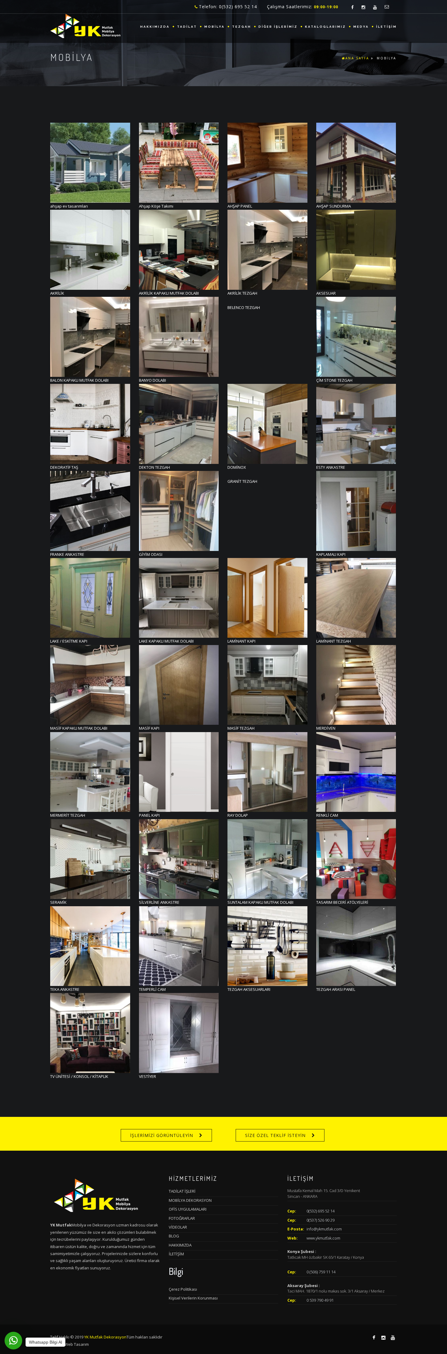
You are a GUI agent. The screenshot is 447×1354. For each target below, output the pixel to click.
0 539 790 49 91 (320, 1300)
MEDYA (361, 26)
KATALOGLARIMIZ (325, 26)
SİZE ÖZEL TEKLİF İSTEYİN (275, 1135)
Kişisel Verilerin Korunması (193, 1298)
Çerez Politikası (183, 1289)
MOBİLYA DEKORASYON (190, 1200)
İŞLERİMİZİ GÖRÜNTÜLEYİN (161, 1135)
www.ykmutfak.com (323, 1238)
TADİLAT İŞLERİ (182, 1191)
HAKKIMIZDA (155, 26)
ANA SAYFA (357, 58)
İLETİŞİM (386, 26)
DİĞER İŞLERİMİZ (278, 26)
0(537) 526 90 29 (320, 1220)
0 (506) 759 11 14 (321, 1272)
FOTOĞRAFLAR (182, 1218)
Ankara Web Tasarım (69, 1344)
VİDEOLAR (178, 1227)
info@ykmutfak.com (324, 1229)
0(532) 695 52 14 (320, 1211)
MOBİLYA (214, 26)
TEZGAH (241, 26)
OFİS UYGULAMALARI (187, 1209)
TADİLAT (187, 26)
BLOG (174, 1236)
